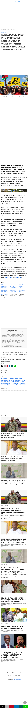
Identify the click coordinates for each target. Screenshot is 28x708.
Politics (3, 649)
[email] (7, 706)
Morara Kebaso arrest (20, 384)
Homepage (3, 29)
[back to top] (25, 702)
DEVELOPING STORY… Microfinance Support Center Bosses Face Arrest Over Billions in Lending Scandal (13, 482)
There (11, 277)
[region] (14, 15)
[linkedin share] (9, 366)
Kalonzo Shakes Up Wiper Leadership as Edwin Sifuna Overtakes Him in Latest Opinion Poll (14, 288)
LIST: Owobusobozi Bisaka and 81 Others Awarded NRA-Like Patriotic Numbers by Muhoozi (12, 458)
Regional (13, 29)
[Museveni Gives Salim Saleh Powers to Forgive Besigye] (14, 615)
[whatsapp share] (12, 366)
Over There (18, 277)
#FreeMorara (4, 378)
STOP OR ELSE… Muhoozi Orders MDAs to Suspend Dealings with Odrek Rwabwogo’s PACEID (11, 654)
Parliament (4, 564)
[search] (26, 2)
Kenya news (15, 383)
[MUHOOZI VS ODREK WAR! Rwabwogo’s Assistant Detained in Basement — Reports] (14, 586)
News (8, 29)
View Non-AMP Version (17, 679)
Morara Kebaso (10, 384)
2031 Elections (5, 505)
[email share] (5, 366)
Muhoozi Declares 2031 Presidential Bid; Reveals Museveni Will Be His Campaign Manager (12, 435)
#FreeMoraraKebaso (13, 378)
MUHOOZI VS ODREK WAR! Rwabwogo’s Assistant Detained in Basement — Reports (13, 599)
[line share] (15, 366)
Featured (3, 32)
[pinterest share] (7, 366)
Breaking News (5, 623)
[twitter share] (2, 366)
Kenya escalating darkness (13, 381)
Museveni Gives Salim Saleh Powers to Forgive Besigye (12, 627)
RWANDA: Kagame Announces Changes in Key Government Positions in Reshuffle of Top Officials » (14, 353)
